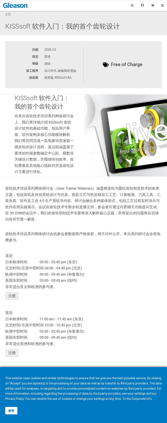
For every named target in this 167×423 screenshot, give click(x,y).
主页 (8, 14)
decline (42, 398)
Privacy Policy (14, 398)
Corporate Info (142, 398)
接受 (11, 410)
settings (99, 398)
